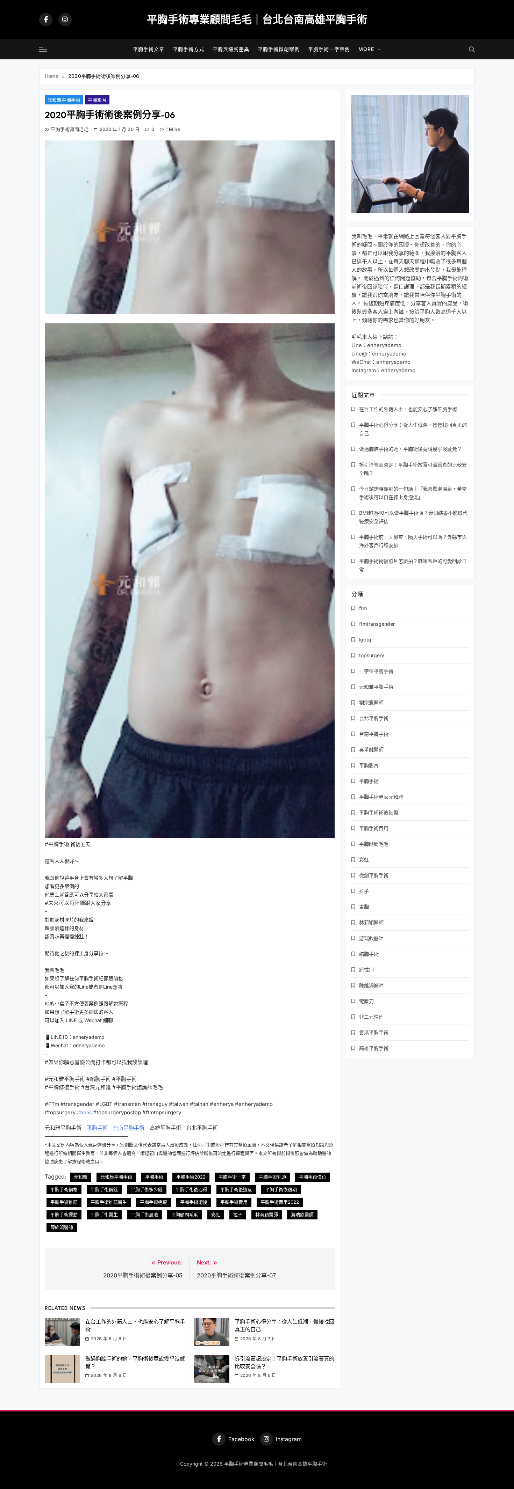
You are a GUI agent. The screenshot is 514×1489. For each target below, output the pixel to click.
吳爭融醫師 (371, 750)
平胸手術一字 (232, 1177)
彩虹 (215, 1214)
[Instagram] (65, 19)
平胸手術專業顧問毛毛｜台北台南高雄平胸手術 (257, 19)
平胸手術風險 (144, 1214)
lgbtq (365, 640)
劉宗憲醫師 (371, 702)
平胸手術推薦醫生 (109, 1202)
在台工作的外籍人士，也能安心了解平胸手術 (408, 409)
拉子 (237, 1214)
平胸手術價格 (64, 1189)
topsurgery (371, 655)
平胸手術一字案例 (329, 49)
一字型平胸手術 (376, 671)
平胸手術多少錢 (147, 1189)
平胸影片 (97, 100)
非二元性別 (371, 1017)
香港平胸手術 (373, 1032)
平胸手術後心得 (191, 1189)
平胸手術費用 (234, 1202)
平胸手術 (97, 1127)
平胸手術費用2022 (279, 1202)
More (366, 49)
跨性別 (366, 970)
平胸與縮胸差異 (231, 49)
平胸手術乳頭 (272, 1177)
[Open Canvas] (43, 49)
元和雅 (80, 1177)
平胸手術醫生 (104, 1214)
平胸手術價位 (312, 1177)
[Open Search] (472, 49)
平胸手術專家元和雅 (381, 797)
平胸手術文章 (148, 49)
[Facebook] (45, 19)
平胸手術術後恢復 (378, 812)
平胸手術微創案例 (279, 49)
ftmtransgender (377, 624)
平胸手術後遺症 (236, 1189)
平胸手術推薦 (64, 1202)
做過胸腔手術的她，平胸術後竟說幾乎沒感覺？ (410, 449)
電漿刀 (366, 1001)
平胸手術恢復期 (281, 1189)
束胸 (364, 907)
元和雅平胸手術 (64, 100)
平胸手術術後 (193, 1202)
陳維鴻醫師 (61, 1227)
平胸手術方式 (188, 49)
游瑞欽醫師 (302, 1214)
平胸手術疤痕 (153, 1202)
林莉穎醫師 (266, 1214)
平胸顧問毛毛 (184, 1214)
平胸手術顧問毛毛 (69, 129)
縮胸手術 (369, 954)
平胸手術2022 (191, 1177)
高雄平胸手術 (373, 1048)
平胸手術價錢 (104, 1189)
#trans (84, 1112)
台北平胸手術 (373, 718)
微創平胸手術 (373, 875)
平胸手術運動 (64, 1214)
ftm (363, 608)
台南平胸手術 (128, 1127)
